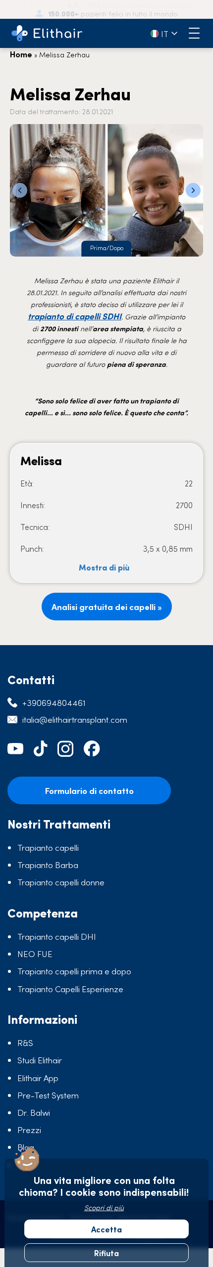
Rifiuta (106, 1252)
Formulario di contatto (89, 790)
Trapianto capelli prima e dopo (74, 971)
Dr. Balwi (33, 1112)
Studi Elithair (39, 1060)
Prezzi (29, 1130)
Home (21, 54)
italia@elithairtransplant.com (74, 719)
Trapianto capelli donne (61, 882)
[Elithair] (47, 33)
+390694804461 (54, 702)
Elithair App (37, 1078)
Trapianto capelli (48, 847)
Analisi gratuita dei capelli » (107, 606)
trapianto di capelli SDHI (74, 316)
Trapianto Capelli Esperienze (70, 989)
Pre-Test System (48, 1095)
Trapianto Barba (47, 865)
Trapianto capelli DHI (56, 936)
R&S (25, 1043)
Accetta (106, 1228)
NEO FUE (35, 954)
